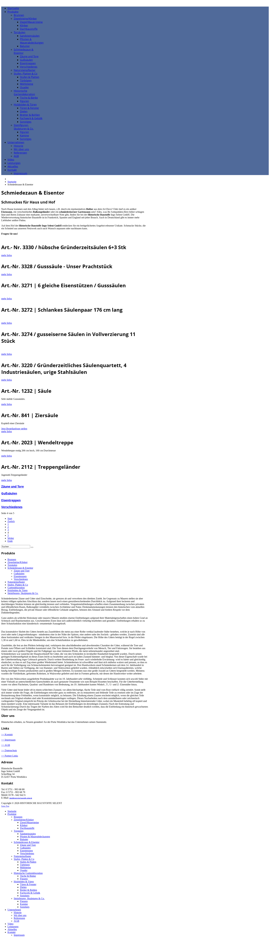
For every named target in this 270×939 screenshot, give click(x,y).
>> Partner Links (9, 755)
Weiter (11, 538)
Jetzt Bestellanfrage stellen (14, 428)
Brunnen (12, 559)
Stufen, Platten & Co (18, 584)
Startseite (12, 181)
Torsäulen (12, 565)
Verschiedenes (11, 507)
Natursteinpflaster (16, 582)
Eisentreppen (11, 500)
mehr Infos (6, 255)
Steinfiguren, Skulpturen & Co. (23, 593)
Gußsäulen (9, 493)
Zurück (11, 521)
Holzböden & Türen (18, 590)
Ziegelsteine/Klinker (18, 562)
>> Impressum (8, 739)
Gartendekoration (16, 587)
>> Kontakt (7, 734)
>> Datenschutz (9, 750)
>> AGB (5, 745)
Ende (10, 541)
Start (10, 518)
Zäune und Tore (12, 486)
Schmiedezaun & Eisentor (20, 568)
